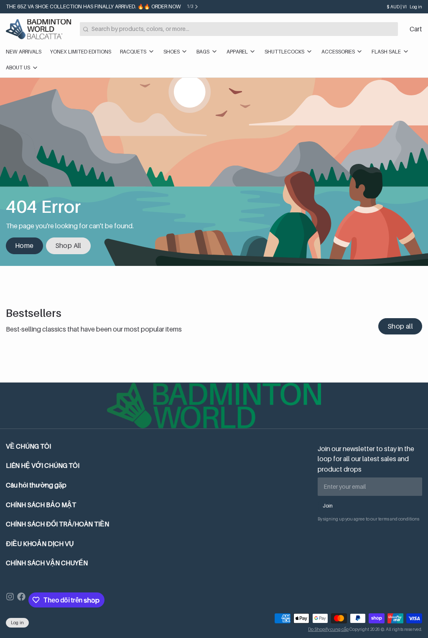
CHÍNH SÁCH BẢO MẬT (41, 505)
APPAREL (237, 51)
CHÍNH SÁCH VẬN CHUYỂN (47, 563)
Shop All (68, 246)
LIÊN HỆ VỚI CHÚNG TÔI (42, 466)
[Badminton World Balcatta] (38, 29)
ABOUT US (18, 67)
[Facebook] (21, 599)
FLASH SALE (386, 51)
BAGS (202, 51)
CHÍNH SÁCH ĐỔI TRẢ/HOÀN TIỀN (57, 524)
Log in (416, 6)
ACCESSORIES (338, 51)
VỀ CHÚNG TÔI (28, 446)
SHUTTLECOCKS (284, 51)
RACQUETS (133, 51)
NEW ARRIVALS (23, 51)
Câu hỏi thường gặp (36, 485)
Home (24, 246)
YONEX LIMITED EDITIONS (80, 51)
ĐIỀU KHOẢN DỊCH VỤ (40, 544)
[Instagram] (10, 599)
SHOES (171, 51)
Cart (416, 29)
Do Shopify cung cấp (328, 629)
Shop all (400, 326)
